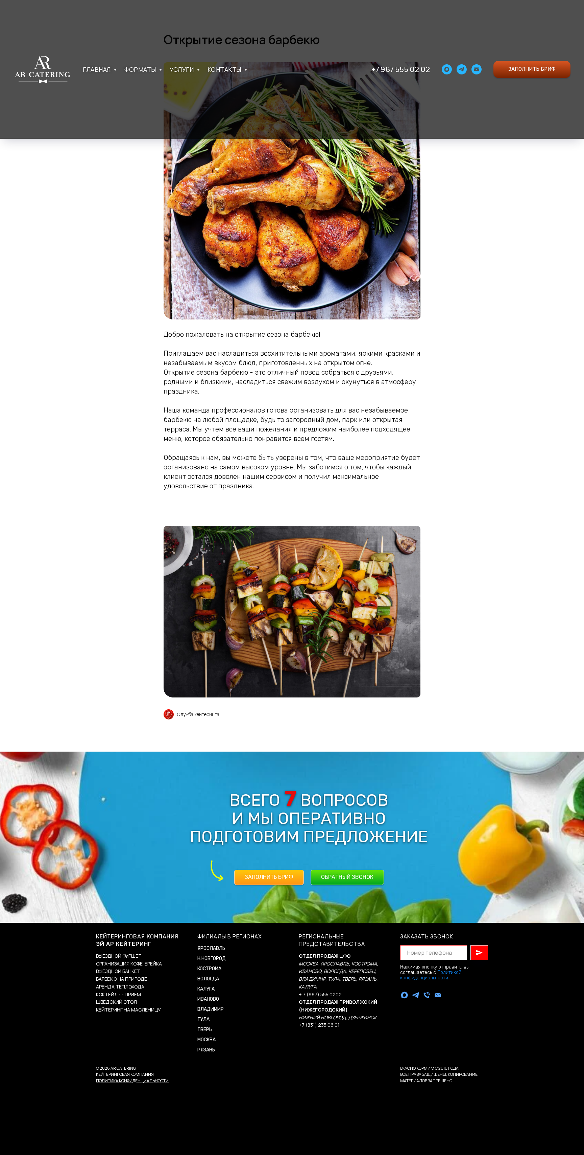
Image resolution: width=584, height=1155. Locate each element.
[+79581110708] (426, 995)
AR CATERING (123, 1068)
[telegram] (462, 69)
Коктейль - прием (118, 994)
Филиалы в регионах (229, 936)
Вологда (208, 979)
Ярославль (211, 948)
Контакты (225, 69)
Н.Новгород (211, 958)
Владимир (210, 1009)
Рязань (206, 1050)
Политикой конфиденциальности (430, 975)
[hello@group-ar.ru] (438, 995)
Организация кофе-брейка (129, 963)
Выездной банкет (118, 971)
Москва (206, 1040)
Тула (203, 1019)
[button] (531, 69)
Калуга (206, 989)
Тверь (204, 1029)
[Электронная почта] (476, 69)
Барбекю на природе (121, 979)
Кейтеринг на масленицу (128, 1009)
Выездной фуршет (119, 956)
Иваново (208, 999)
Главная (97, 69)
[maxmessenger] (447, 69)
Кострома (209, 969)
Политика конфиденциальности (132, 1081)
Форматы (140, 69)
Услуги (182, 69)
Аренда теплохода (120, 986)
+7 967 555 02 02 (400, 69)
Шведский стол (116, 1002)
